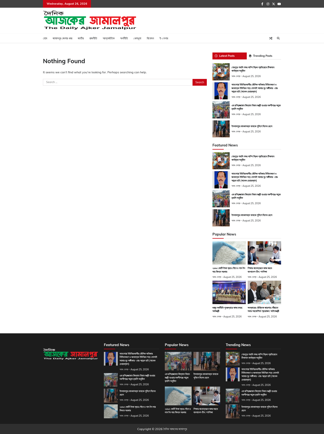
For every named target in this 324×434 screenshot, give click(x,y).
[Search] (278, 38)
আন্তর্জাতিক (109, 38)
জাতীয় (81, 38)
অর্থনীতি (124, 38)
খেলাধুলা (137, 38)
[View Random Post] (271, 38)
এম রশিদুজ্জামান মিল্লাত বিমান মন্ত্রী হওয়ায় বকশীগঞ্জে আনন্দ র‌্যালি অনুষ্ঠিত (177, 377)
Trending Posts (262, 56)
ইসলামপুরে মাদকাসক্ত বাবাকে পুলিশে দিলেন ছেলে (252, 126)
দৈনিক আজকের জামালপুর (175, 429)
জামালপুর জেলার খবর (62, 38)
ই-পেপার (164, 38)
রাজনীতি (93, 38)
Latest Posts (227, 56)
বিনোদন (150, 38)
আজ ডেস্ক (236, 76)
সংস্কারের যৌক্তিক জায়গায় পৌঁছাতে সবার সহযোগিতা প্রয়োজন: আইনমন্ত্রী (263, 309)
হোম (45, 38)
